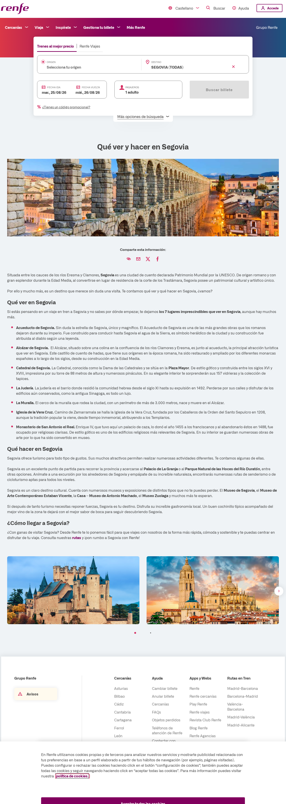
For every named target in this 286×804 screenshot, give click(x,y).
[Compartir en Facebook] (157, 259)
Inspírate (63, 27)
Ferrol (119, 728)
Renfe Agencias (202, 735)
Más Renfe (136, 27)
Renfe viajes (199, 712)
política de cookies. (72, 776)
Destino (156, 62)
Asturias (121, 688)
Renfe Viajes (90, 46)
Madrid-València (241, 717)
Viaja (39, 27)
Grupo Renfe (267, 27)
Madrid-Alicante (240, 725)
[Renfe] (15, 8)
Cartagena (123, 720)
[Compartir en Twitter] (148, 259)
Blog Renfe (198, 728)
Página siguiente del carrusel (278, 591)
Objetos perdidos (166, 720)
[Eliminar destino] (233, 66)
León (118, 735)
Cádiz (119, 704)
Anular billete (163, 696)
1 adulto (132, 92)
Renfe (194, 688)
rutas (76, 537)
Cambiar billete (164, 688)
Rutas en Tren (238, 678)
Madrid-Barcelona (242, 688)
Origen (51, 62)
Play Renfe (198, 704)
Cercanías (13, 27)
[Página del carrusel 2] (151, 633)
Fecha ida (53, 87)
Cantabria (122, 712)
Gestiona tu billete (98, 27)
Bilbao (119, 696)
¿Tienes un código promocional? (66, 107)
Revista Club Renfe (205, 720)
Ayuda (243, 8)
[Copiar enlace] (128, 259)
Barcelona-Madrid (242, 696)
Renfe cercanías (203, 696)
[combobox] (82, 67)
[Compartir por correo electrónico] (138, 259)
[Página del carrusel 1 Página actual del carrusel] (135, 633)
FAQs (156, 712)
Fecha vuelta (91, 87)
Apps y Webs (200, 678)
